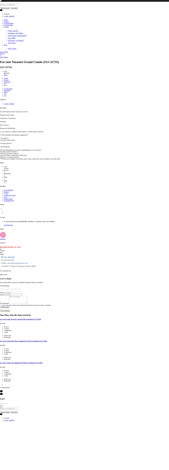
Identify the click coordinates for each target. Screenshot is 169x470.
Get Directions (8, 225)
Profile (6, 78)
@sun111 (11, 257)
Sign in (2, 54)
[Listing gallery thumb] (0, 208)
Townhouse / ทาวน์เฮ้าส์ (15, 40)
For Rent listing (8, 23)
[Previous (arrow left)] (1, 405)
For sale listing (8, 25)
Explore (6, 21)
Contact (6, 80)
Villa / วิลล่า (12, 43)
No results (14, 8)
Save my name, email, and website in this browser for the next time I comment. (26, 305)
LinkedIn (86, 439)
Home (6, 20)
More (5, 45)
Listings (6, 27)
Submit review (5, 307)
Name (2, 293)
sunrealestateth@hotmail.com (17, 263)
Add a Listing (12, 48)
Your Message (4, 303)
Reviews (7, 82)
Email (2, 295)
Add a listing (4, 52)
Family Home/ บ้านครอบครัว (17, 36)
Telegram (42, 439)
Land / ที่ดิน (11, 38)
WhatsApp (130, 432)
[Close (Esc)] (1, 403)
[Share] (3, 403)
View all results (5, 8)
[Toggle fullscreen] (4, 403)
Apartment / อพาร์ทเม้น (15, 33)
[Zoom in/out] (6, 403)
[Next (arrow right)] (3, 405)
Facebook (42, 432)
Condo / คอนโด (13, 31)
